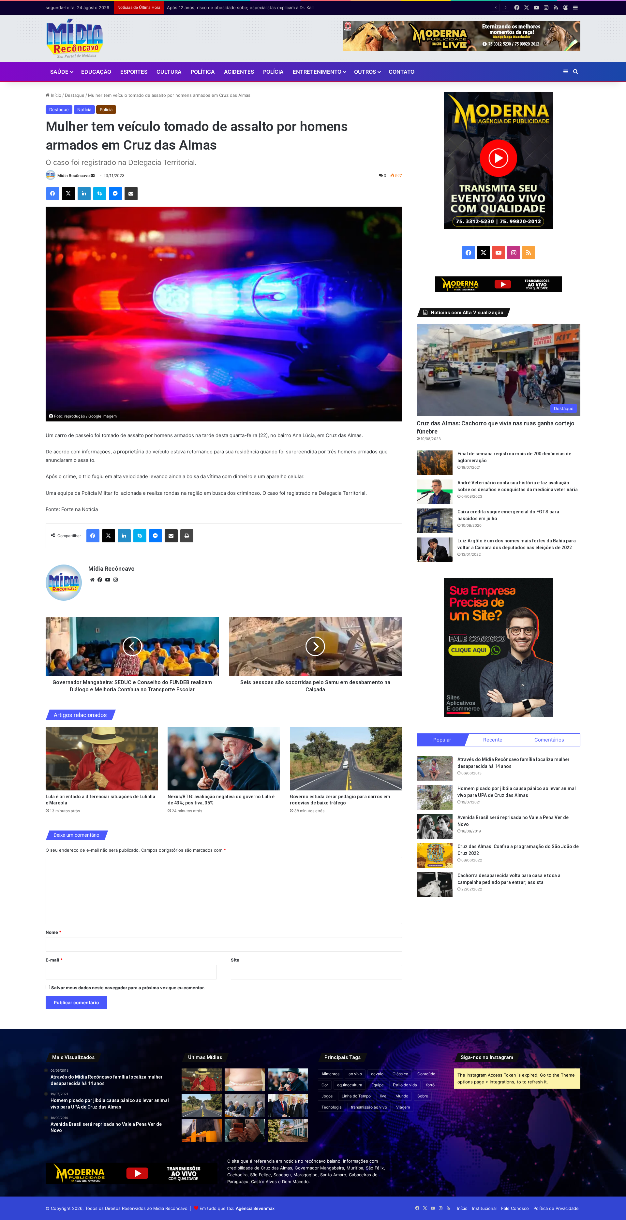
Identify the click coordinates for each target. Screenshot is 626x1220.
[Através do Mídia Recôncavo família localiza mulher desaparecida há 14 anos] (435, 768)
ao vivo (355, 1073)
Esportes (133, 71)
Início (55, 95)
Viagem (403, 1107)
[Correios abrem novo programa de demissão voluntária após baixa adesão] (202, 1130)
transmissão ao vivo (369, 1107)
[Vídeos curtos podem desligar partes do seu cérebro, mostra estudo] (245, 1130)
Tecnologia (331, 1107)
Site (235, 960)
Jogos (327, 1096)
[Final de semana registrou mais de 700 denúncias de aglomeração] (435, 462)
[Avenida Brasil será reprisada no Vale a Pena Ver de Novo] (435, 826)
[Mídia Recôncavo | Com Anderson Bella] (75, 38)
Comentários (549, 740)
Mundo (401, 1096)
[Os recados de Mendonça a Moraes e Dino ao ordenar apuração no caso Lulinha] (245, 1105)
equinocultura (349, 1084)
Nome (53, 932)
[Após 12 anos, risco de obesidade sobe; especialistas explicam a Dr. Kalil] (245, 1079)
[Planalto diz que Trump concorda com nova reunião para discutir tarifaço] (288, 1105)
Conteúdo (426, 1073)
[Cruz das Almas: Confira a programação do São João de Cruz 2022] (435, 855)
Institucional (484, 1208)
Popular (442, 740)
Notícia (84, 109)
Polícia (273, 71)
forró (430, 1084)
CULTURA (169, 71)
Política (203, 71)
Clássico (400, 1073)
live (383, 1096)
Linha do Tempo (356, 1096)
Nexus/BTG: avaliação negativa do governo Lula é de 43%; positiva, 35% (240, 7)
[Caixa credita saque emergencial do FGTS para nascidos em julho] (435, 520)
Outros (365, 71)
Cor (324, 1084)
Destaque (74, 95)
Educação (96, 71)
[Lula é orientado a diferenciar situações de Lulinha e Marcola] (102, 758)
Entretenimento (317, 71)
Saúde (59, 71)
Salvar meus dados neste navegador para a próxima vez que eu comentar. (128, 987)
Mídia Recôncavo (73, 175)
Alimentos (330, 1073)
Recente (492, 740)
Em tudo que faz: (237, 1208)
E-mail (54, 960)
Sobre (422, 1096)
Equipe (377, 1084)
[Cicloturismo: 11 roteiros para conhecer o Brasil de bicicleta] (288, 1130)
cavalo (377, 1073)
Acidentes (239, 71)
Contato (401, 71)
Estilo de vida (405, 1084)
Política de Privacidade (556, 1208)
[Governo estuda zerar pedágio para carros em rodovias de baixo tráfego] (346, 758)
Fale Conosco (515, 1208)
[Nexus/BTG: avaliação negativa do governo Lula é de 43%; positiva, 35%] (224, 758)
